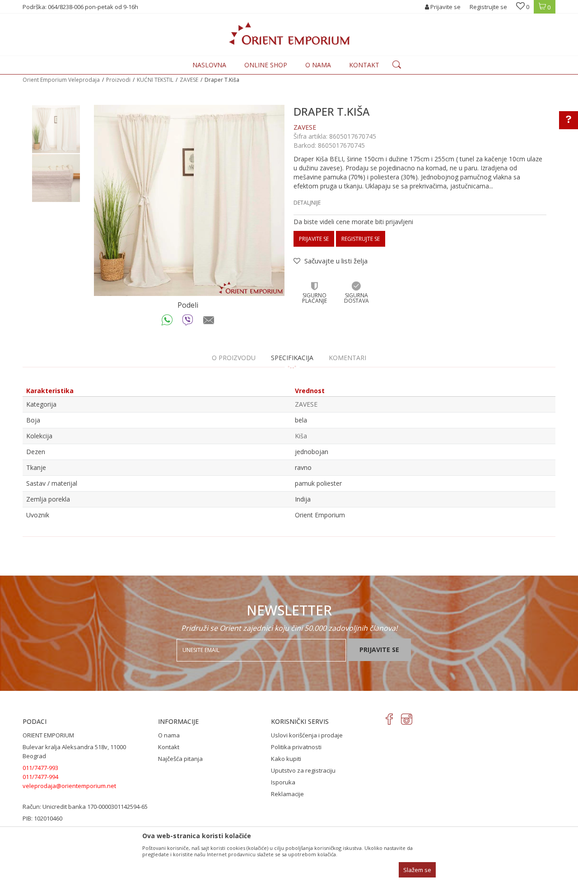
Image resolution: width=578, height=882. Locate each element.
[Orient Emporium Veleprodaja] (289, 33)
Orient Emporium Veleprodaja (61, 80)
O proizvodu (234, 357)
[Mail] (209, 322)
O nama (169, 735)
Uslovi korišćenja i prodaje (307, 735)
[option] (56, 129)
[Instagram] (406, 719)
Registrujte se (488, 7)
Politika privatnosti (296, 747)
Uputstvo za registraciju (303, 770)
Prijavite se (314, 239)
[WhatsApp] (167, 322)
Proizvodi (118, 80)
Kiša (301, 436)
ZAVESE (189, 80)
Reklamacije (287, 794)
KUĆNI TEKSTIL (155, 80)
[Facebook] (389, 719)
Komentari (347, 357)
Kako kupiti (286, 759)
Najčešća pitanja (180, 759)
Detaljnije (307, 202)
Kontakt (168, 747)
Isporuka (283, 782)
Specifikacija (292, 357)
